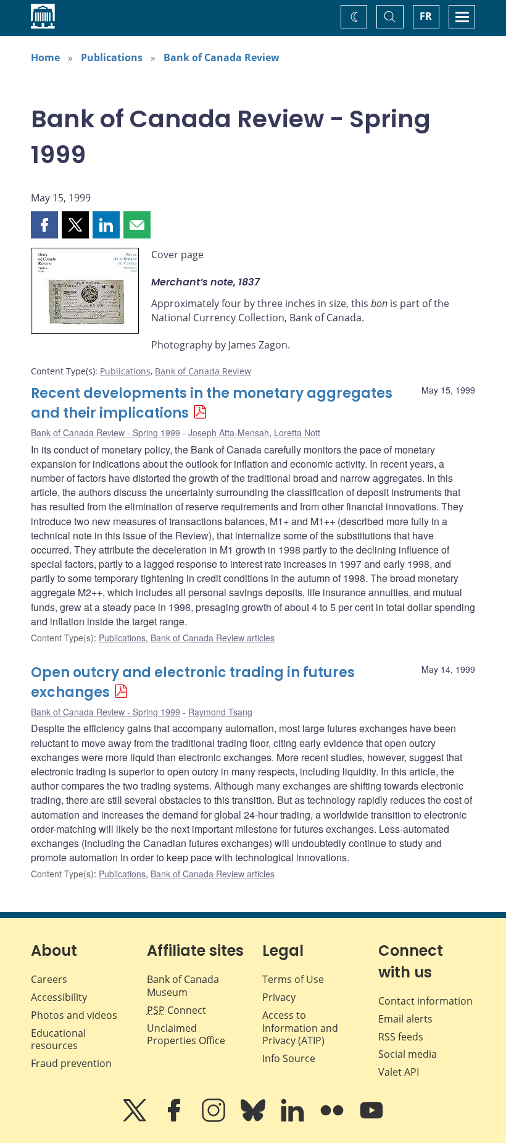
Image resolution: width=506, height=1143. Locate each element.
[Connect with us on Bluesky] (254, 1119)
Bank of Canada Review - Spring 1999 (105, 432)
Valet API (398, 1072)
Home (45, 57)
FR (426, 16)
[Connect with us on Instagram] (214, 1119)
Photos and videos (74, 1015)
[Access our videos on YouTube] (371, 1119)
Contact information (425, 1001)
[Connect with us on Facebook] (175, 1119)
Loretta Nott (297, 432)
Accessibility (59, 997)
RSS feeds (400, 1037)
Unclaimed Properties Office (186, 1034)
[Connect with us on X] (136, 1119)
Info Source (288, 1058)
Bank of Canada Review (222, 57)
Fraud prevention (71, 1063)
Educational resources (58, 1039)
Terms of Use (293, 979)
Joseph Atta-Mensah (228, 432)
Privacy (279, 997)
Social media (407, 1054)
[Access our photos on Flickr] (333, 1119)
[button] (44, 224)
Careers (49, 979)
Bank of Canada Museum (183, 985)
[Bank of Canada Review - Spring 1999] (85, 293)
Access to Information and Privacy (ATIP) (300, 1028)
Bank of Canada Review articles (213, 637)
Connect (176, 1010)
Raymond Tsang (220, 712)
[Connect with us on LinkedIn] (293, 1119)
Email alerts (405, 1019)
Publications (112, 57)
